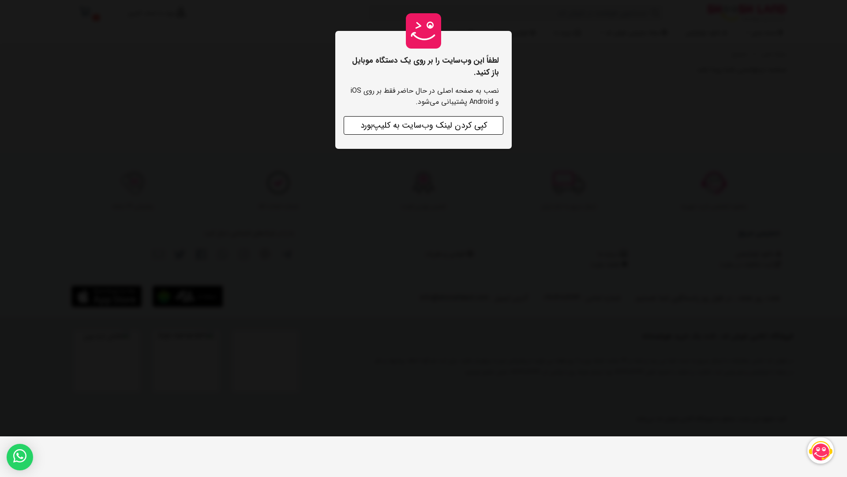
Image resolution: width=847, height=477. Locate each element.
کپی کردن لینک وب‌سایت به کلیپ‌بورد (423, 125)
